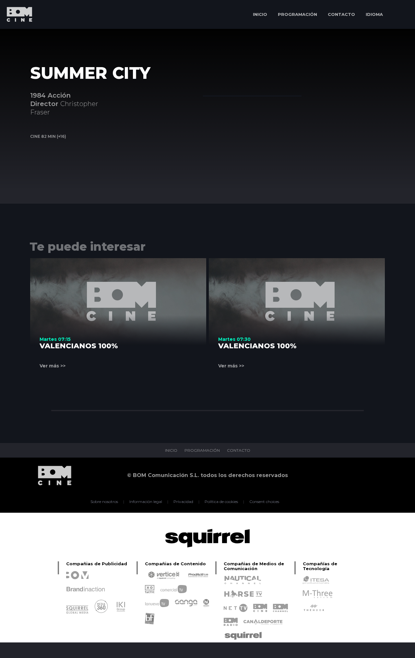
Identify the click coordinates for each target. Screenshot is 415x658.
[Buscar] (400, 14)
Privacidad (183, 501)
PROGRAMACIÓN (297, 14)
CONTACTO (341, 14)
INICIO (260, 14)
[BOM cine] (16, 33)
